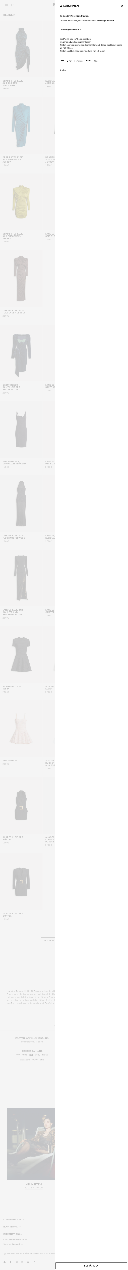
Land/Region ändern (69, 30)
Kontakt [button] (63, 70)
